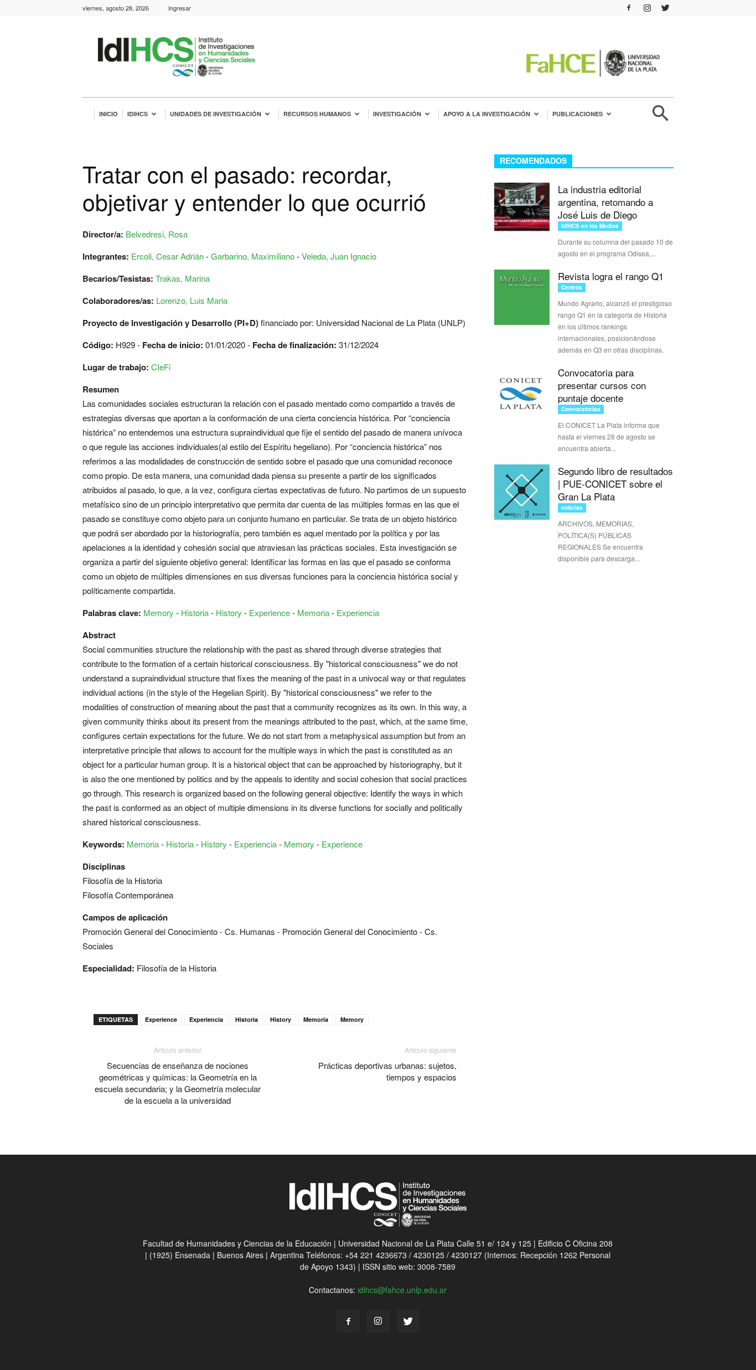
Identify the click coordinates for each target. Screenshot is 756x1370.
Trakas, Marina (183, 278)
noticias (572, 507)
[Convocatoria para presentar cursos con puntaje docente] (522, 393)
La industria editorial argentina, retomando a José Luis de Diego (605, 201)
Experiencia (357, 612)
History (229, 612)
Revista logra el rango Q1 (611, 276)
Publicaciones (577, 114)
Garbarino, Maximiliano (252, 256)
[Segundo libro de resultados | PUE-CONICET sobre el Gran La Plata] (522, 492)
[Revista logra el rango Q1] (522, 297)
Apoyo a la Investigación (486, 114)
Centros (571, 287)
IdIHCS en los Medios (590, 226)
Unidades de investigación (215, 114)
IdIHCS (137, 114)
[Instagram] (647, 7)
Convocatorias (580, 409)
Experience (269, 612)
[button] (660, 117)
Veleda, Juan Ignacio (339, 256)
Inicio (108, 114)
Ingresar (179, 7)
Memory (158, 612)
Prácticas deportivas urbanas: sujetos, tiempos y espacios (387, 1071)
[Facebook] (628, 7)
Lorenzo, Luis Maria (191, 300)
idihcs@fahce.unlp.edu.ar (402, 1289)
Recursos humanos (317, 114)
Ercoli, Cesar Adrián (167, 256)
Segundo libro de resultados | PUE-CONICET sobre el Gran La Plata (615, 483)
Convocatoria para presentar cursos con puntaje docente (602, 385)
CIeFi (160, 367)
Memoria (313, 612)
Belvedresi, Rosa (157, 234)
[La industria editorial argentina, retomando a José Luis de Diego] (522, 210)
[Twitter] (665, 7)
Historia (195, 612)
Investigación (397, 114)
